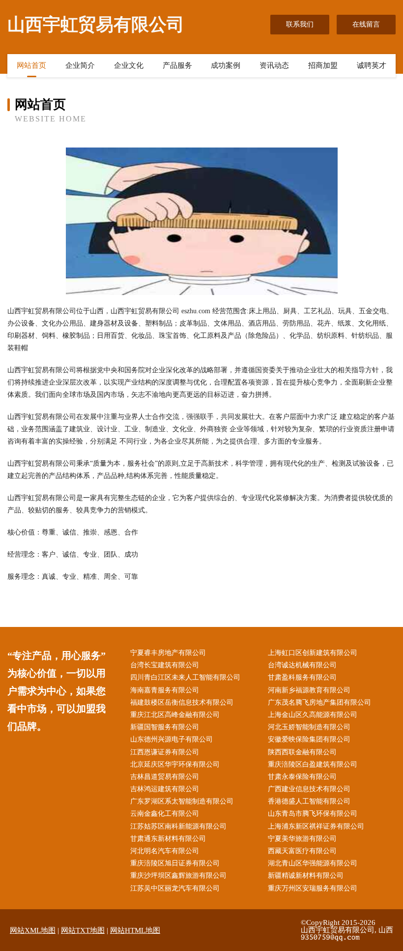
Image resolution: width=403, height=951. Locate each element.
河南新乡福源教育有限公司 (309, 690)
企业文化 (129, 65)
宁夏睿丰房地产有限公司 (168, 652)
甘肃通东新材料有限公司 (168, 838)
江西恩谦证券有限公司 (164, 752)
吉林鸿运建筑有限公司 (164, 789)
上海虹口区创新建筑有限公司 (312, 652)
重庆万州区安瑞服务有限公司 (312, 888)
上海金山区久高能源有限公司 (312, 714)
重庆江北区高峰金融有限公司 (175, 714)
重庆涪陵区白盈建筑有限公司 (312, 764)
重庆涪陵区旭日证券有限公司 (175, 863)
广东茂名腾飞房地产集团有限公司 (319, 702)
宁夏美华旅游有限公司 (302, 838)
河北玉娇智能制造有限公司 (309, 727)
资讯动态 (274, 65)
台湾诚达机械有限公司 (302, 665)
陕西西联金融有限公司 (302, 752)
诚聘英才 (371, 65)
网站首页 (31, 65)
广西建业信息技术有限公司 (309, 789)
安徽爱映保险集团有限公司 (309, 739)
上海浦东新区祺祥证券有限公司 (316, 826)
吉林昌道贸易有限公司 (164, 776)
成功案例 (225, 65)
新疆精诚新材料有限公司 (306, 875)
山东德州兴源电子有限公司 (171, 739)
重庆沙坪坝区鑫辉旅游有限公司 (178, 875)
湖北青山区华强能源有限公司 (312, 863)
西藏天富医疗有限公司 (302, 851)
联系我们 (300, 24)
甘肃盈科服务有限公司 (302, 677)
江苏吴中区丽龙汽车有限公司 (175, 888)
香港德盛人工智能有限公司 (309, 801)
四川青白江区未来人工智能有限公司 (185, 677)
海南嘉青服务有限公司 (164, 690)
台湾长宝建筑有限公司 (164, 665)
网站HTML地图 (135, 930)
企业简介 (80, 65)
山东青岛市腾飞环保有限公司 (312, 813)
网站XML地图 (33, 930)
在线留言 (366, 24)
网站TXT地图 (83, 930)
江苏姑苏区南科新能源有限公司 (178, 826)
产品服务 (177, 65)
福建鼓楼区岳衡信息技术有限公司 (181, 702)
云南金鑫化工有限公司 (164, 813)
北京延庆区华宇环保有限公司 (175, 764)
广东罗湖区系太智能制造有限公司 (181, 801)
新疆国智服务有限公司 (164, 727)
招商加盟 (323, 65)
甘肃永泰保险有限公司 (302, 776)
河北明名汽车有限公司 (164, 851)
